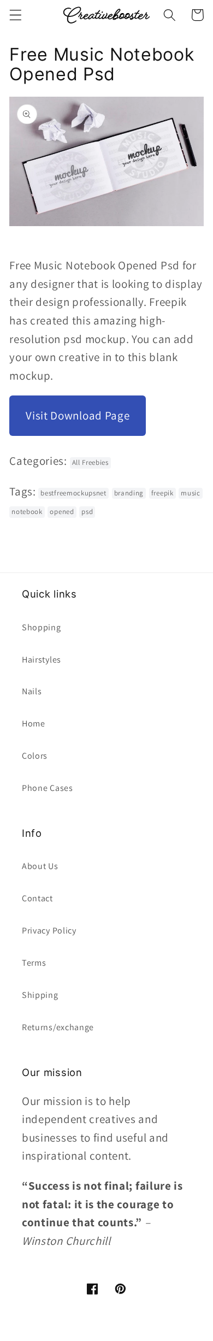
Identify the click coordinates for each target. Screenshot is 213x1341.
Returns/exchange (58, 1027)
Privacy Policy (49, 930)
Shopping (41, 627)
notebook (27, 511)
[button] (15, 15)
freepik (162, 493)
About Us (40, 866)
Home (33, 723)
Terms (34, 962)
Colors (35, 755)
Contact (37, 898)
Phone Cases (47, 788)
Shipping (40, 995)
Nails (32, 691)
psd (87, 511)
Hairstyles (41, 659)
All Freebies (90, 462)
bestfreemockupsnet (73, 493)
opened (62, 511)
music (190, 493)
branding (129, 493)
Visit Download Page (77, 415)
